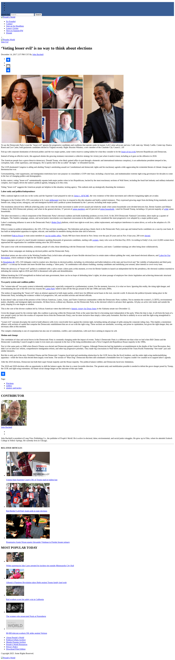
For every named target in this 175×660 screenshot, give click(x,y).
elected (147, 236)
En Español (11, 21)
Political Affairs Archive (16, 640)
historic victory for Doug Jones (83, 309)
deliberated (53, 200)
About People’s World (15, 637)
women (95, 240)
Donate (9, 33)
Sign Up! (4, 42)
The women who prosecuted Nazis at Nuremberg (26, 616)
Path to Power (17, 236)
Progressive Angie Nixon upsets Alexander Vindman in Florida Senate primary (38, 542)
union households (107, 209)
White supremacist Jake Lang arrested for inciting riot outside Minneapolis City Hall (40, 566)
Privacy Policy (12, 647)
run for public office (53, 236)
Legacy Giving (12, 28)
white (166, 209)
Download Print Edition (15, 649)
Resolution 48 (8, 262)
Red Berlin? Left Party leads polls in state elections (26, 511)
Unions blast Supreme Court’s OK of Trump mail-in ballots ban (31, 480)
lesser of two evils (128, 152)
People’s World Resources (16, 644)
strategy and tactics (13, 388)
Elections (10, 383)
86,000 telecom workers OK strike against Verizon (26, 633)
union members (79, 209)
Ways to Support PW (14, 31)
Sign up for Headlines (15, 26)
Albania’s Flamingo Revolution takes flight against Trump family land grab (36, 582)
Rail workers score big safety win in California (25, 599)
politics (9, 386)
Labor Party (50, 289)
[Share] (90, 60)
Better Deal (56, 222)
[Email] (90, 66)
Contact (9, 24)
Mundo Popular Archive (16, 642)
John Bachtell (37, 54)
